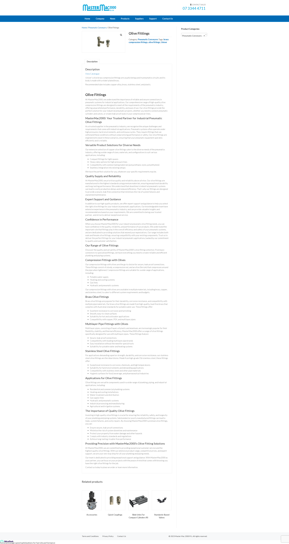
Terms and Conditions (90, 536)
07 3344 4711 (194, 8)
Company (100, 18)
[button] (121, 35)
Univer (164, 42)
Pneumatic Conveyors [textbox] (193, 35)
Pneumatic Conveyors (97, 28)
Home (87, 18)
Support (153, 18)
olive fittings (154, 42)
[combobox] (194, 34)
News (112, 18)
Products (125, 18)
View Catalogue (92, 73)
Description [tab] (92, 61)
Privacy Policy (107, 536)
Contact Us (167, 18)
